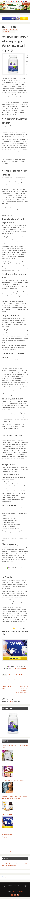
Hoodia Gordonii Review (6, 687)
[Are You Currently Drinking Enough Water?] (7, 787)
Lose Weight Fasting (7, 834)
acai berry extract (12, 677)
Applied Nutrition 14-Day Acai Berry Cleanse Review (15, 764)
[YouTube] (23, 4)
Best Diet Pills (5, 4)
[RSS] (28, 4)
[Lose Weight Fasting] (7, 842)
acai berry (12, 674)
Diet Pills (5, 31)
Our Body (4, 831)
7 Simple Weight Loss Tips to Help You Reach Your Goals (15, 746)
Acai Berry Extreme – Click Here (18, 570)
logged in (11, 701)
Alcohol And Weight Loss (8, 851)
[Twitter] (26, 4)
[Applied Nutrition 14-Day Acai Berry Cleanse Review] (7, 771)
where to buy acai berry (14, 679)
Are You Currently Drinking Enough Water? (13, 780)
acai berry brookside (19, 674)
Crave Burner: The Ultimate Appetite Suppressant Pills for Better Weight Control (22, 689)
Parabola (14, 891)
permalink (4, 681)
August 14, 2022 (13, 29)
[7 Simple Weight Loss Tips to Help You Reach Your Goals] (7, 755)
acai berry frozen (19, 677)
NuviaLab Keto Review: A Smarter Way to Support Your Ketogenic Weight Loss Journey (14, 797)
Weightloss (11, 31)
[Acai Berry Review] (7, 822)
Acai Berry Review (7, 814)
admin (5, 29)
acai (9, 674)
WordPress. (21, 891)
